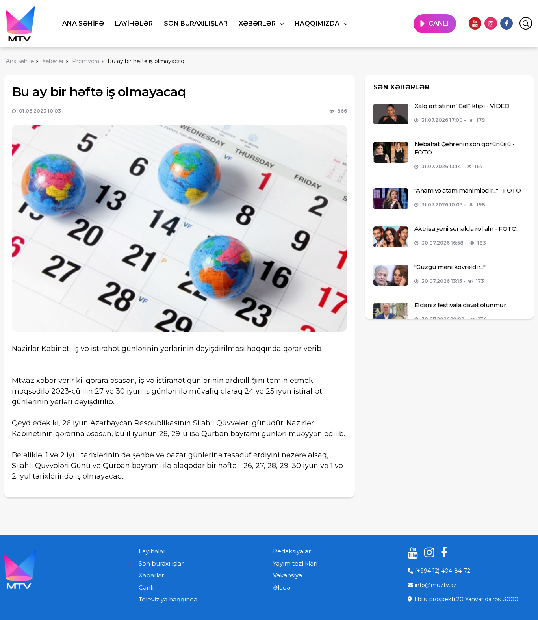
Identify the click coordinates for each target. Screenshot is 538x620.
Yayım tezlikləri (295, 563)
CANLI (439, 23)
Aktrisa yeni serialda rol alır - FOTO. (466, 228)
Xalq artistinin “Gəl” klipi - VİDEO (462, 106)
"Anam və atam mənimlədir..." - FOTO (467, 190)
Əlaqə (281, 587)
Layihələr (134, 23)
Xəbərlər (258, 23)
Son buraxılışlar (196, 23)
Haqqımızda (318, 23)
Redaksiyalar (292, 551)
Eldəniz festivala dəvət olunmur (460, 305)
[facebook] (506, 23)
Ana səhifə (83, 23)
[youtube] (475, 23)
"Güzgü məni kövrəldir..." (450, 267)
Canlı (146, 587)
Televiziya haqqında (168, 599)
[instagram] (490, 23)
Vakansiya (287, 575)
